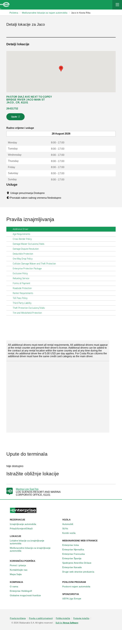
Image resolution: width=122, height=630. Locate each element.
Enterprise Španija (71, 558)
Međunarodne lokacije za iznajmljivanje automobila (30, 549)
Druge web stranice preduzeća (78, 571)
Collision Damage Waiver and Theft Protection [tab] (34, 263)
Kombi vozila (68, 533)
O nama (14, 586)
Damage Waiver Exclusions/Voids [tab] (28, 244)
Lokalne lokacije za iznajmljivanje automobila (27, 542)
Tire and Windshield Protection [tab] (27, 312)
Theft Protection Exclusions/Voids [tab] (29, 308)
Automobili (67, 524)
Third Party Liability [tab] (22, 303)
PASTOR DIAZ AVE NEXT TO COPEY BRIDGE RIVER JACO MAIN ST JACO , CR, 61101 (29, 99)
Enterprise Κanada (72, 567)
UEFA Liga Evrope (71, 598)
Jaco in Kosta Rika (81, 12)
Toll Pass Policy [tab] (20, 298)
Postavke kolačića (81, 618)
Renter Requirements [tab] (23, 293)
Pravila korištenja (18, 618)
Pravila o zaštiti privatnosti (41, 618)
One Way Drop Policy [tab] (22, 258)
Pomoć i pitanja (18, 565)
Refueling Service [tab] (21, 278)
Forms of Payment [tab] (21, 283)
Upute (16, 117)
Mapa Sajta (16, 574)
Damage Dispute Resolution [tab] (26, 248)
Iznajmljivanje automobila (23, 524)
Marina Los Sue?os (27, 489)
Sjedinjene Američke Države (77, 563)
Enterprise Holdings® (21, 591)
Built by (67, 622)
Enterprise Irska (70, 545)
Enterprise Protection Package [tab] (27, 268)
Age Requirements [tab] (21, 234)
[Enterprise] (5, 5)
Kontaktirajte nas (18, 570)
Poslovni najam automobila (76, 586)
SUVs (65, 528)
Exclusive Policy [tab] (20, 273)
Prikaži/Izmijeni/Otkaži (21, 528)
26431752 (12, 108)
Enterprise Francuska (73, 554)
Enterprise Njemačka (73, 549)
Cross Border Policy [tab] (22, 239)
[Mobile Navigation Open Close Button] (117, 5)
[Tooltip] (47, 193)
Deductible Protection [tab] (23, 253)
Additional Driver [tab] (20, 229)
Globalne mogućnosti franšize (25, 595)
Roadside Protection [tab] (22, 288)
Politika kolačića (63, 618)
